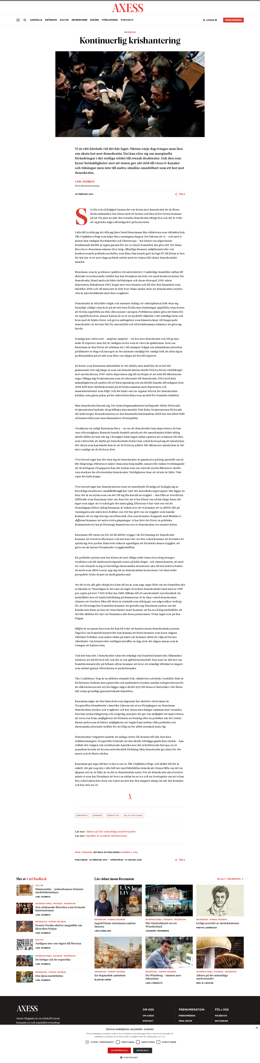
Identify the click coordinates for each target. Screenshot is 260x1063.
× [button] (256, 1028)
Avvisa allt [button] (143, 1050)
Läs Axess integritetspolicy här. (154, 541)
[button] (130, 1057)
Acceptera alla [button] (119, 1050)
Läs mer (161, 1036)
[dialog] (130, 1044)
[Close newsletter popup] (195, 506)
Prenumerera (137, 549)
